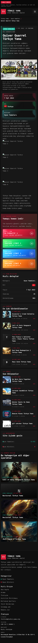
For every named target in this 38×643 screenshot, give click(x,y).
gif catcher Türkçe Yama (22, 423)
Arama (3, 592)
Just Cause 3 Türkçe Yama (14, 539)
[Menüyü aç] (35, 11)
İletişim (4, 595)
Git (34, 318)
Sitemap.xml (6, 607)
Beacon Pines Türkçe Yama (22, 413)
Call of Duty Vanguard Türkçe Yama (19, 480)
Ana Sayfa (5, 589)
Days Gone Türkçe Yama (21, 362)
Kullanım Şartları (8, 601)
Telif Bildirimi (7, 604)
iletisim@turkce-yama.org (10, 619)
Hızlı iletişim (6, 629)
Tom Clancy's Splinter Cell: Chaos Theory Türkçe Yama (23, 339)
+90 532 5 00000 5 (7, 624)
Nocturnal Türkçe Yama (13, 496)
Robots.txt (5, 610)
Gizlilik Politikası (9, 598)
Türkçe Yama (5, 18)
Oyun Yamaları (15, 18)
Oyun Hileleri (8, 582)
